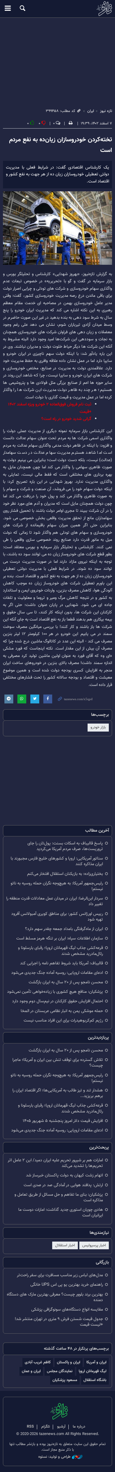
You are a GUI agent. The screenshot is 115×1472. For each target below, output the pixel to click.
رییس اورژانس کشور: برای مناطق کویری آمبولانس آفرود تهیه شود (57, 916)
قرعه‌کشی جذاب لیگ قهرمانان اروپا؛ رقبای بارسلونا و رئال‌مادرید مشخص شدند (60, 951)
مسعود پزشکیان (64, 1380)
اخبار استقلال (65, 1245)
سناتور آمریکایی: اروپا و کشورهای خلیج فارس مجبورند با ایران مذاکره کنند (57, 861)
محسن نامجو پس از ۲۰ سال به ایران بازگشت (66, 982)
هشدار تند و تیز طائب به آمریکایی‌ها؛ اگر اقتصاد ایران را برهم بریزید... (57, 1093)
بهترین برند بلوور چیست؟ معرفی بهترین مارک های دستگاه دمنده (55, 1297)
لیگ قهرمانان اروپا (92, 1371)
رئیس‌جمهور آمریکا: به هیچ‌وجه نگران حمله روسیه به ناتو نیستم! (57, 886)
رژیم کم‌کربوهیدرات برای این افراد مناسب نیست (63, 1020)
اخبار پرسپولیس (94, 1245)
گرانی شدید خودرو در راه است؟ (66, 419)
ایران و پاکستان (68, 1362)
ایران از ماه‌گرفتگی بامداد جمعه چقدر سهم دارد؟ (64, 929)
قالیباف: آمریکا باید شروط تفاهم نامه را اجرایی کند (61, 963)
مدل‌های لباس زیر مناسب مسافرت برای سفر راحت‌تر (60, 1275)
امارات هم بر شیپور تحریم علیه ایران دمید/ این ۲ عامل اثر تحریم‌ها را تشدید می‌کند (55, 1163)
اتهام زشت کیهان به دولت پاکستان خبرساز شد (64, 1175)
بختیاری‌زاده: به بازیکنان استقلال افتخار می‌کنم (65, 873)
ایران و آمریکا (96, 1362)
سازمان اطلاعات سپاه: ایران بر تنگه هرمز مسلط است (59, 938)
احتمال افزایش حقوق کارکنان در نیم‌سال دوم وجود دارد (57, 1001)
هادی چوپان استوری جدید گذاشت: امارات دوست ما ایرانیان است (60, 1212)
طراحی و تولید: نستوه (54, 1457)
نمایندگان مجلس (60, 1371)
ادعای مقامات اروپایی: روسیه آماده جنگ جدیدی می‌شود (57, 972)
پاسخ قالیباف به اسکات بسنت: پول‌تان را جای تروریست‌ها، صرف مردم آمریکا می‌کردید (65, 846)
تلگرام (45, 1427)
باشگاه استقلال (94, 1380)
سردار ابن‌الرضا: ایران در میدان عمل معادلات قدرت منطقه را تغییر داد (54, 901)
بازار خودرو (98, 727)
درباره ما (79, 1427)
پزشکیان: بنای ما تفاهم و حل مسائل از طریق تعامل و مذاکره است (58, 1197)
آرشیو (61, 1427)
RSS (30, 1427)
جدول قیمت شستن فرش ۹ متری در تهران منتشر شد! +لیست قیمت (59, 1322)
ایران (90, 111)
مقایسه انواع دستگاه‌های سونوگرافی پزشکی (67, 1309)
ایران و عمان (31, 1371)
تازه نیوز (57, 8)
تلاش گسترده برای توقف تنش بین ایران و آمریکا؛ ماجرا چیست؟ (57, 1062)
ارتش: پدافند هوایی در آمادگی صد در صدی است (63, 1185)
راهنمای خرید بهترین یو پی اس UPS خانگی (66, 1284)
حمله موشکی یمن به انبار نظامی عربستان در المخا (62, 1011)
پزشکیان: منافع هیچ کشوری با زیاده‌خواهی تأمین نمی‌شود (55, 991)
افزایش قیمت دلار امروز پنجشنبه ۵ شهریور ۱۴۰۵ (63, 1120)
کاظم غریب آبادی (38, 1362)
